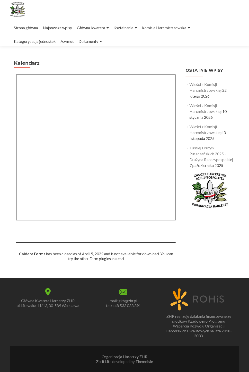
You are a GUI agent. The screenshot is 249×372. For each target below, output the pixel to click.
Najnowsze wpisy (57, 27)
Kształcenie (123, 27)
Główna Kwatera (91, 27)
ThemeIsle (144, 361)
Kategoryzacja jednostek (35, 41)
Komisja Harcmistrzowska (164, 27)
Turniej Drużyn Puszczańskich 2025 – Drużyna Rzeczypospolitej (211, 153)
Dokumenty (88, 41)
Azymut (67, 41)
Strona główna (26, 27)
